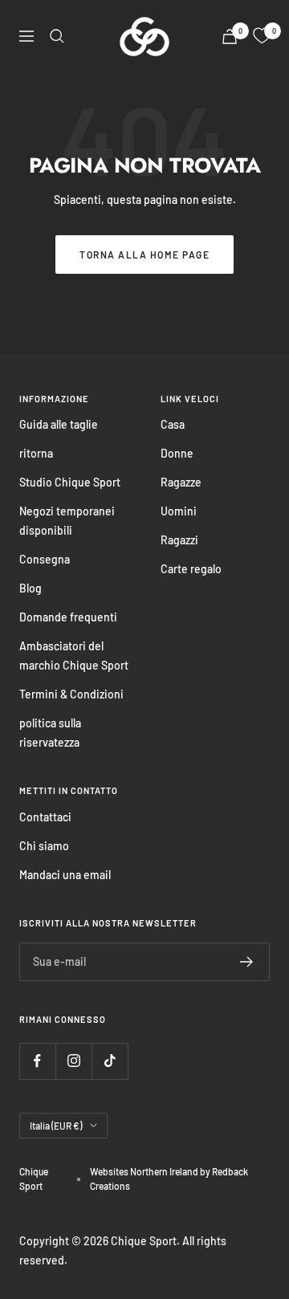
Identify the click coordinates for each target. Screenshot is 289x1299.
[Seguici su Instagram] (73, 1061)
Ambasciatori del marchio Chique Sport (73, 655)
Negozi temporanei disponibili (67, 520)
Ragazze (181, 482)
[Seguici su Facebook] (37, 1061)
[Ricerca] (57, 36)
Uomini (179, 511)
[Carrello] (230, 36)
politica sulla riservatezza (50, 732)
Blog (30, 588)
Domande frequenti (68, 617)
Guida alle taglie (58, 424)
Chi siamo (44, 846)
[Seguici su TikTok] (110, 1061)
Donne (177, 453)
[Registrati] (247, 961)
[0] (262, 36)
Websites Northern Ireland (145, 1171)
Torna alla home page (144, 254)
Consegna (44, 559)
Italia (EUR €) (56, 1125)
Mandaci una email (65, 875)
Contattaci (45, 817)
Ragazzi (179, 540)
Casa (173, 424)
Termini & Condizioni (71, 694)
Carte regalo (191, 569)
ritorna (36, 453)
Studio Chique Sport (69, 482)
